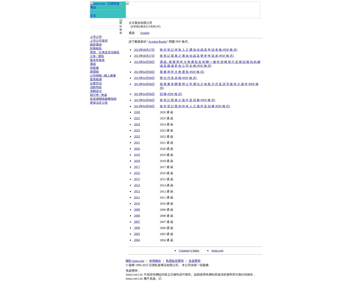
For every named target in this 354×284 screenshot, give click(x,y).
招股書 (94, 67)
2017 (137, 166)
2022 (137, 136)
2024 (137, 124)
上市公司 (96, 36)
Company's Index (189, 250)
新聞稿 (94, 71)
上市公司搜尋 (99, 40)
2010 (137, 203)
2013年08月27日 (144, 49)
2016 (137, 173)
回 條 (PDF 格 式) (171, 94)
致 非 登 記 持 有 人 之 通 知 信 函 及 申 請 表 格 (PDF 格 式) (198, 49)
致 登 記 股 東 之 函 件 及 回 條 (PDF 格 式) (187, 100)
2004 (137, 240)
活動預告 (96, 87)
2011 (137, 197)
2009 (137, 209)
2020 (137, 148)
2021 (137, 142)
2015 (137, 179)
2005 (137, 233)
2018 (137, 160)
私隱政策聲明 (175, 260)
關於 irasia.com (135, 260)
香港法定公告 (99, 102)
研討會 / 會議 (98, 95)
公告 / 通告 (97, 56)
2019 (137, 154)
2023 (137, 130)
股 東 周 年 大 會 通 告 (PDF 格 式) (182, 71)
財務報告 (96, 48)
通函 (93, 64)
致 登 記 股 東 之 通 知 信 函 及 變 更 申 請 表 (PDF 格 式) (197, 55)
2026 (137, 112)
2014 (137, 185)
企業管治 (96, 83)
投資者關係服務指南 (103, 98)
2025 (137, 118)
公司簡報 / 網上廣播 (103, 75)
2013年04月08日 (144, 61)
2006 (137, 227)
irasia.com (217, 250)
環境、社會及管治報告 (104, 52)
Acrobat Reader (157, 41)
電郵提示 (96, 91)
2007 (137, 221)
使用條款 (155, 260)
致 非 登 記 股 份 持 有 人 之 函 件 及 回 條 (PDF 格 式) (195, 106)
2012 (137, 191)
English (144, 33)
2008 (137, 215)
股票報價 (96, 79)
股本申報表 (97, 60)
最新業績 (96, 44)
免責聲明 (194, 260)
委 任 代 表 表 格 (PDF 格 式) (178, 78)
